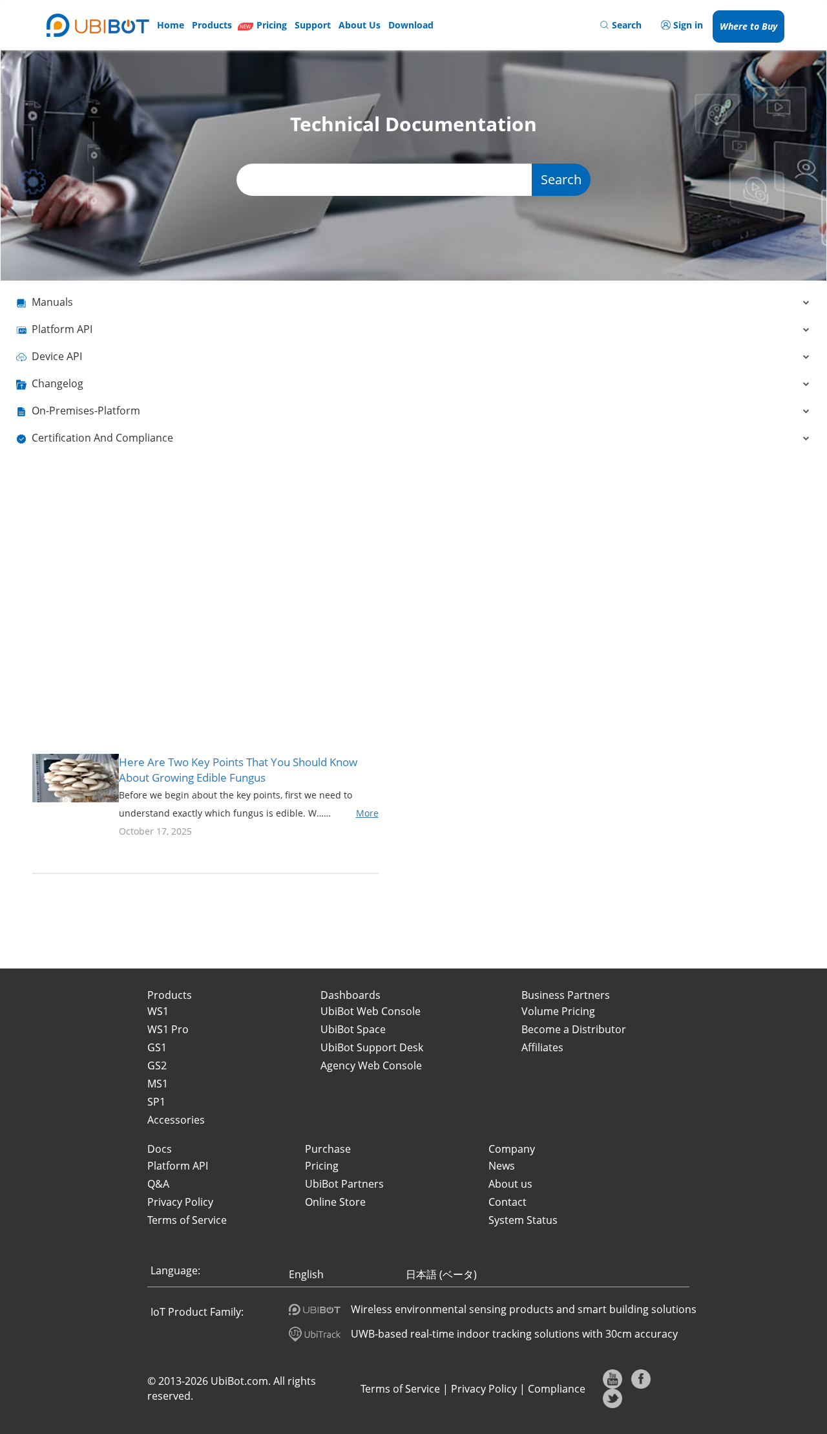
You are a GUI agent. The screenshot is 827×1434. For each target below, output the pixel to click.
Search (561, 179)
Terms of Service (400, 1389)
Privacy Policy (484, 1389)
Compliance (556, 1389)
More (367, 813)
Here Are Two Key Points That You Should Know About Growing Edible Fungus (238, 769)
